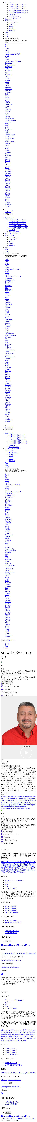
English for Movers (13, 806)
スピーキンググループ (13, 18)
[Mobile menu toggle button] (5, 425)
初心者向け (19, 796)
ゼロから (12, 24)
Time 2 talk (26, 805)
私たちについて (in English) (14, 880)
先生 (6, 32)
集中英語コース (17, 868)
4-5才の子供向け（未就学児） (16, 798)
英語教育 (12, 870)
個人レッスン (9, 2)
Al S (6, 648)
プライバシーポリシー (9, 1118)
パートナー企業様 (11, 888)
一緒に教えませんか (12, 931)
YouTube (14, 945)
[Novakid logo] (5, 846)
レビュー (8, 882)
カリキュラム (13, 22)
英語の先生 (22, 872)
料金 (6, 34)
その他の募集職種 (11, 933)
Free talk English (24, 808)
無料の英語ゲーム (11, 920)
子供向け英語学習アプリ (13, 922)
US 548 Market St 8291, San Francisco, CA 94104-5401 (18, 953)
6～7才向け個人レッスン (17, 6)
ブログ (7, 36)
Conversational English (12, 808)
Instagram (22, 945)
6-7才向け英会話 (10, 908)
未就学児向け (27, 796)
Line (28, 945)
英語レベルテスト (16, 862)
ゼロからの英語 (20, 870)
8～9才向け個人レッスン (17, 8)
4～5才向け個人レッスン (17, 4)
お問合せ (8, 941)
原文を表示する (14, 766)
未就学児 (12, 30)
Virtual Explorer (14, 16)
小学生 (11, 26)
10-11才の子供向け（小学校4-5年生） (19, 803)
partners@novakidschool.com (10, 967)
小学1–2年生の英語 (25, 864)
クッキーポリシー (29, 1118)
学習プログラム (28, 862)
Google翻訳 (5, 766)
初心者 (11, 28)
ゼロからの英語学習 (8, 796)
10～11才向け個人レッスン (18, 10)
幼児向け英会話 (12, 872)
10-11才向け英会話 (11, 912)
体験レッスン (5, 862)
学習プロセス (9, 20)
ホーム (7, 644)
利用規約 (20, 1118)
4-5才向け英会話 (10, 906)
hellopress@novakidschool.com (11, 960)
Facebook (6, 945)
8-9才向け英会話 (10, 910)
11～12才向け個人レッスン (18, 12)
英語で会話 (8, 868)
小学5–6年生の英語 (17, 866)
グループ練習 (13, 864)
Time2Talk (12, 14)
